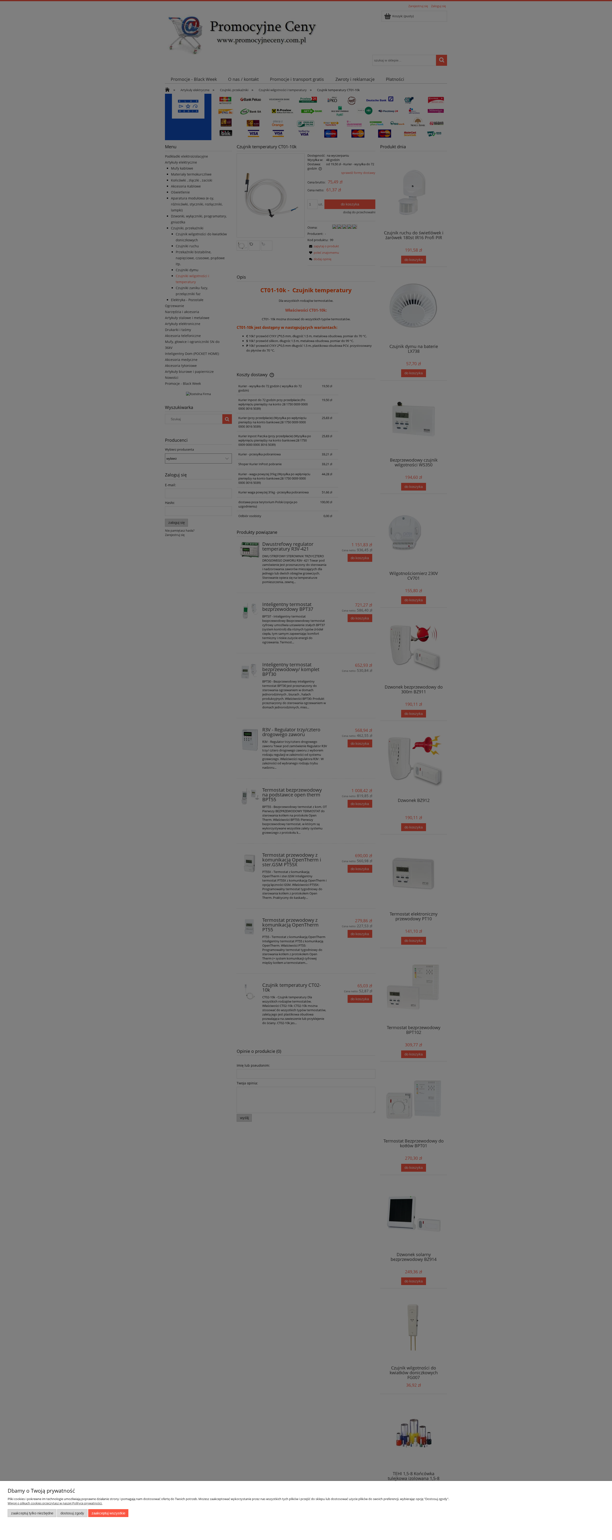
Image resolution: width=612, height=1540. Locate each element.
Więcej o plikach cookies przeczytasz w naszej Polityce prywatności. (55, 1503)
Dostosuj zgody (72, 1513)
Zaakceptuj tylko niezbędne (32, 1513)
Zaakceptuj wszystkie (108, 1513)
